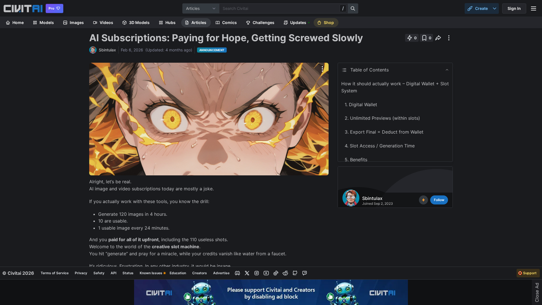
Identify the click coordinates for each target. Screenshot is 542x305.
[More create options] (494, 8)
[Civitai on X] (247, 273)
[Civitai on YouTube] (266, 273)
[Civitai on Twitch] (304, 273)
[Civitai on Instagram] (256, 273)
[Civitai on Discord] (237, 273)
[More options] (322, 69)
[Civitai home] (23, 8)
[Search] (353, 8)
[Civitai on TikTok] (276, 273)
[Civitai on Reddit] (285, 273)
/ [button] (343, 8)
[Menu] (533, 8)
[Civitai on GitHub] (295, 273)
